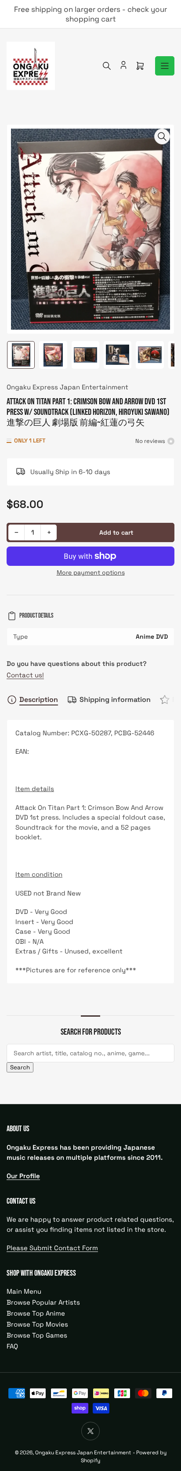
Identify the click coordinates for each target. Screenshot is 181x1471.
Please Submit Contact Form (52, 1248)
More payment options (91, 572)
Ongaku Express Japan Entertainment (67, 387)
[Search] (106, 66)
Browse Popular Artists (43, 1302)
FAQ (12, 1346)
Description (38, 699)
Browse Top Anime (36, 1313)
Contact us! (25, 675)
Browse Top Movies (37, 1324)
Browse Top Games (37, 1335)
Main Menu (24, 1291)
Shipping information (115, 699)
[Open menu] (164, 66)
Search (20, 1067)
